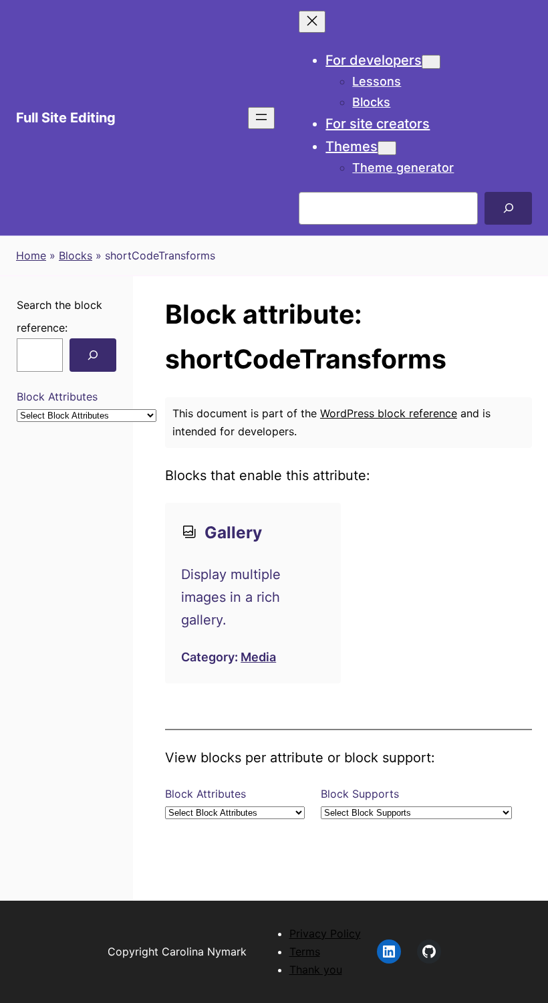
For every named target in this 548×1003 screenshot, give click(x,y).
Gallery (233, 532)
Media (258, 657)
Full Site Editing (66, 118)
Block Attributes (57, 396)
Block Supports (360, 793)
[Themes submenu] (387, 148)
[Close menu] (312, 22)
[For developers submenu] (431, 62)
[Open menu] (261, 118)
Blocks (75, 255)
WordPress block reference (388, 413)
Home (31, 255)
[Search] (508, 208)
